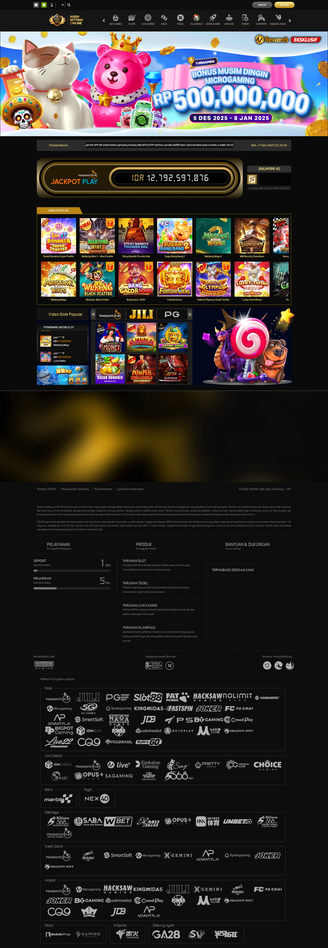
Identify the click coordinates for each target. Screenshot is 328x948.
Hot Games (115, 23)
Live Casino (147, 23)
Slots (132, 23)
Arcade (229, 23)
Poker (245, 23)
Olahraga (197, 23)
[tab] (110, 314)
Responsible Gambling (75, 489)
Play (90, 181)
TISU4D (60, 506)
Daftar (284, 4)
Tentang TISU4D (46, 489)
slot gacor (235, 514)
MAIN (61, 236)
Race (164, 23)
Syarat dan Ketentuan (130, 489)
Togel (180, 23)
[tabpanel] (164, 83)
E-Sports (261, 23)
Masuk (262, 4)
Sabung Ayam (278, 23)
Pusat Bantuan (103, 489)
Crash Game (213, 23)
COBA (112, 333)
